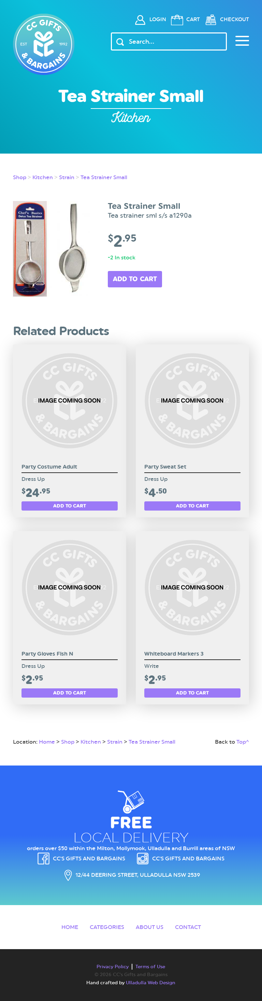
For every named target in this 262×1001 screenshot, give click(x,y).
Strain (66, 177)
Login (157, 19)
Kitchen (42, 177)
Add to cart (135, 279)
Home (47, 742)
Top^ (242, 742)
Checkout (234, 19)
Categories (107, 927)
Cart (193, 19)
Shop (19, 177)
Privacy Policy (113, 966)
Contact (188, 927)
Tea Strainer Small (104, 177)
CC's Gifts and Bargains (89, 858)
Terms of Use (150, 966)
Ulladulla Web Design (150, 982)
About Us (149, 927)
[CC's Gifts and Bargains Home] (43, 44)
